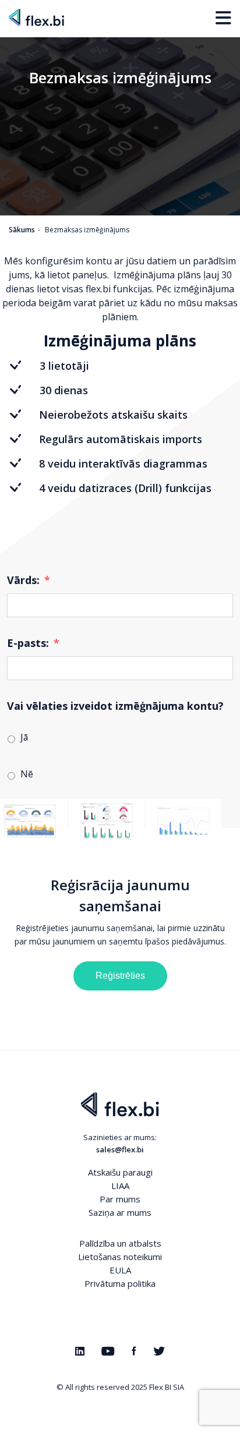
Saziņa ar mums (120, 1212)
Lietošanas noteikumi (120, 1256)
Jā (24, 737)
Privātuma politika (120, 1283)
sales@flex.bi (120, 1149)
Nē (26, 773)
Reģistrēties (120, 976)
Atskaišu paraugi (120, 1172)
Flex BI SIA (166, 1387)
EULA (120, 1270)
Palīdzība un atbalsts (120, 1243)
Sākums (22, 230)
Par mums (120, 1199)
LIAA (120, 1185)
